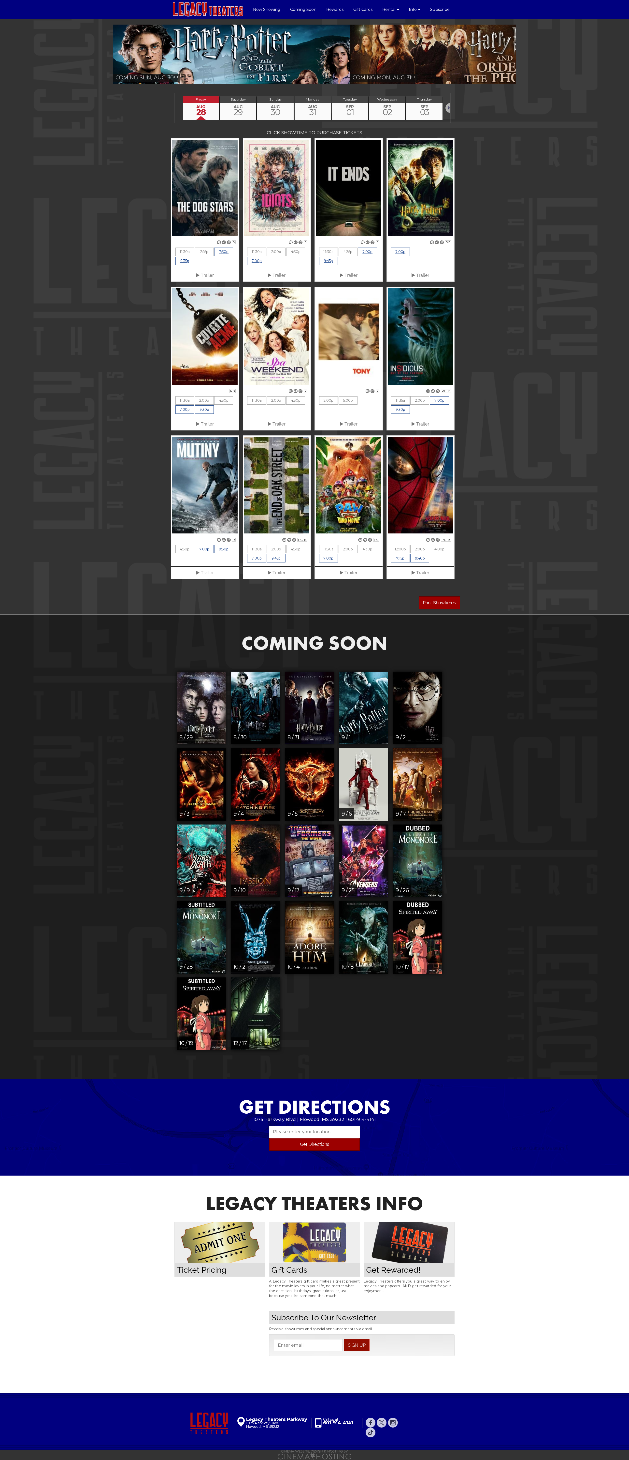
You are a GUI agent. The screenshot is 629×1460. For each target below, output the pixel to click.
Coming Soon (303, 9)
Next (523, 54)
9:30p (204, 409)
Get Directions (314, 1144)
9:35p (184, 261)
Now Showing (266, 9)
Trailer (207, 275)
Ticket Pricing (202, 1269)
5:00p (348, 400)
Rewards (334, 9)
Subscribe (440, 9)
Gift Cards (362, 9)
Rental (389, 9)
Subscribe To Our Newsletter (324, 1317)
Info (413, 9)
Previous (106, 54)
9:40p (420, 558)
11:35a (400, 400)
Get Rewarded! (393, 1269)
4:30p (295, 252)
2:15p (204, 252)
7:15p (400, 558)
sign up (357, 1345)
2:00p (276, 252)
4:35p (347, 252)
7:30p (224, 252)
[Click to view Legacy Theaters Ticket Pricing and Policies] (219, 1242)
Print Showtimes (439, 602)
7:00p (257, 261)
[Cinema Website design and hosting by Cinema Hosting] (314, 1454)
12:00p (400, 549)
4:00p (439, 549)
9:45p (328, 261)
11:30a (185, 252)
